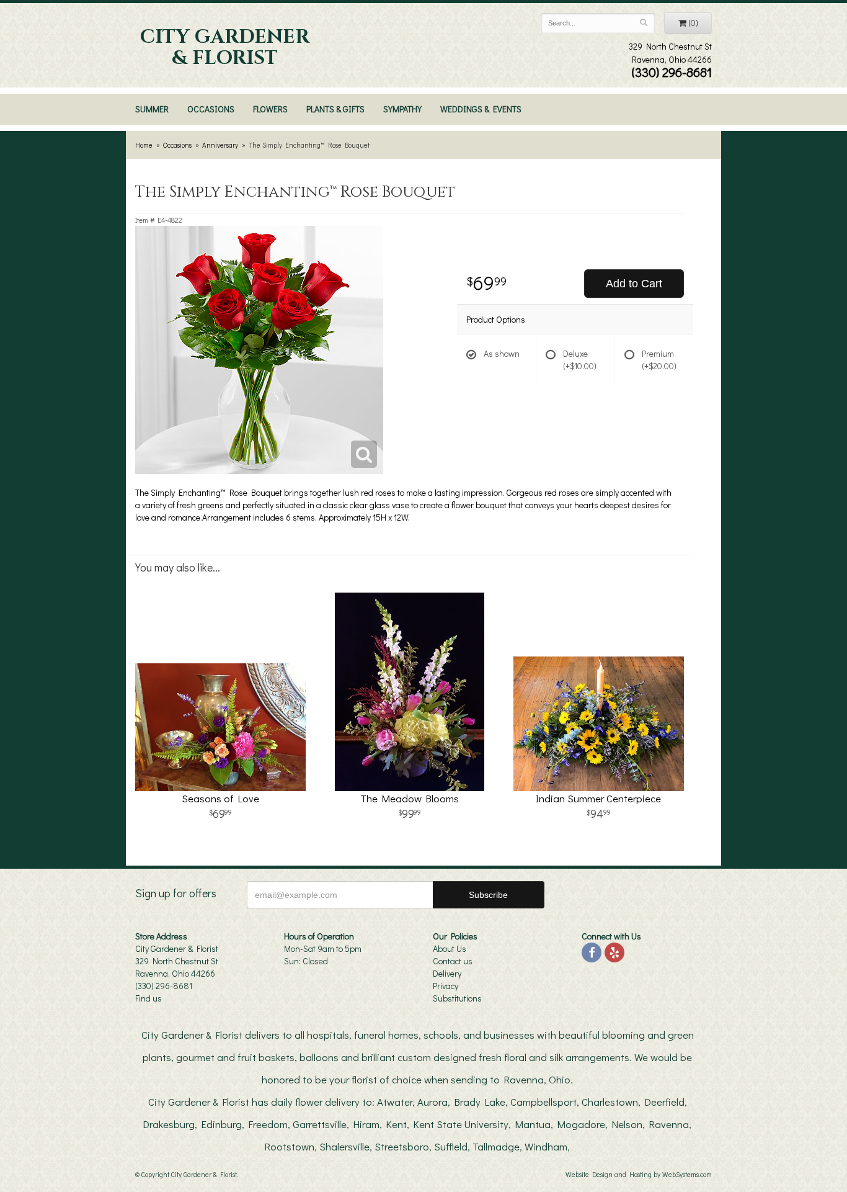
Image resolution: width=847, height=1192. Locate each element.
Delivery (447, 973)
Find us (148, 998)
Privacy (445, 986)
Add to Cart (634, 283)
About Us (449, 948)
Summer (152, 109)
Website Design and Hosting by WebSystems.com (638, 1174)
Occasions (210, 109)
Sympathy (402, 109)
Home (144, 145)
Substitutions (457, 998)
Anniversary (220, 145)
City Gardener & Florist (224, 48)
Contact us (452, 961)
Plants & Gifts (335, 109)
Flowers (270, 109)
